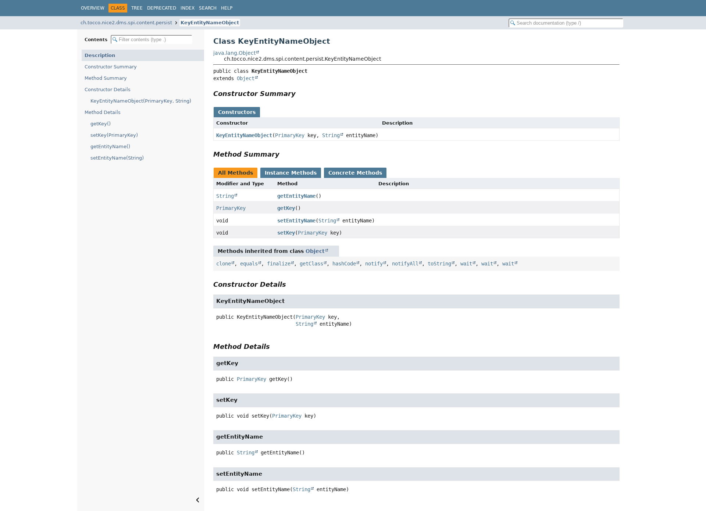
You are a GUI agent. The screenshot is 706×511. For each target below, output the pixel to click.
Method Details (103, 112)
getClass (311, 264)
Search (208, 8)
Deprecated (161, 8)
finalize (278, 264)
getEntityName (296, 196)
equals (249, 264)
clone (223, 264)
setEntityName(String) (117, 158)
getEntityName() (110, 146)
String (331, 135)
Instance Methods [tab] (291, 173)
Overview (92, 8)
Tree (137, 8)
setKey (286, 233)
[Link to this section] (301, 93)
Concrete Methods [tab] (355, 173)
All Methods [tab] (235, 173)
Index (188, 8)
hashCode (344, 264)
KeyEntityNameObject (210, 22)
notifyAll (405, 264)
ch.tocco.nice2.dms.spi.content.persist (126, 22)
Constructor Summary (111, 66)
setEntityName (296, 221)
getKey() (100, 123)
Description (100, 55)
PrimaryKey (289, 135)
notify (374, 264)
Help (226, 8)
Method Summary (106, 78)
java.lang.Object (234, 53)
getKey (286, 208)
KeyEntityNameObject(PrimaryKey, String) (140, 101)
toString (439, 264)
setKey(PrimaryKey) (114, 135)
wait (466, 264)
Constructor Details (108, 89)
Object (245, 78)
